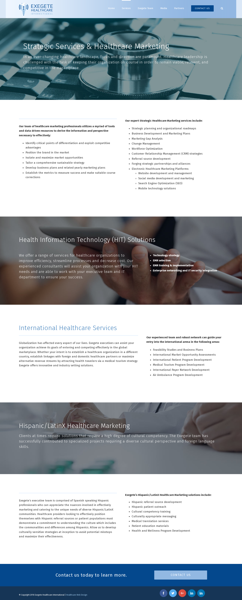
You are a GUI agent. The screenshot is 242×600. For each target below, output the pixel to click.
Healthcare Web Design (76, 595)
